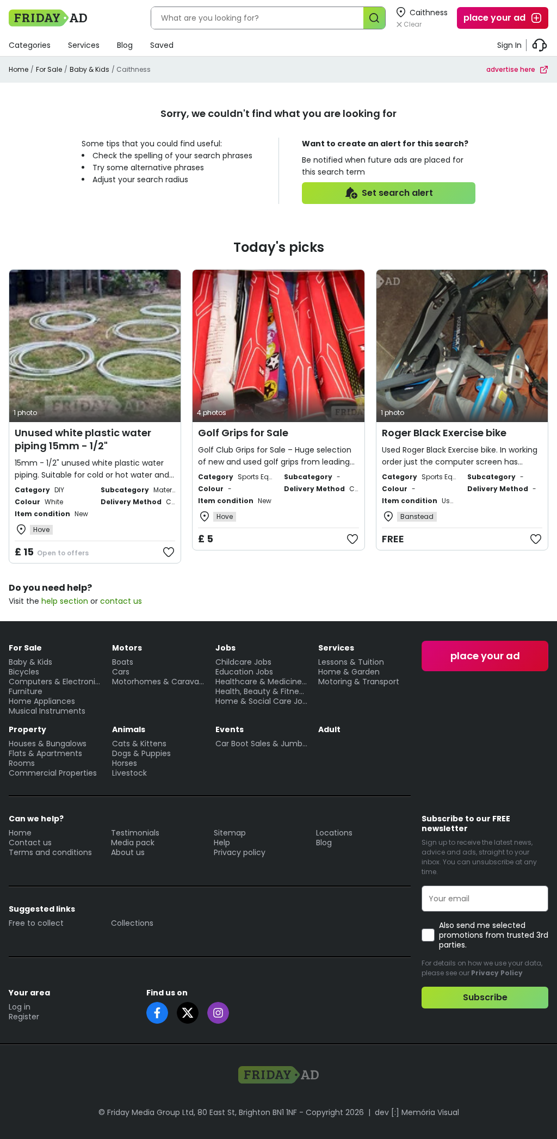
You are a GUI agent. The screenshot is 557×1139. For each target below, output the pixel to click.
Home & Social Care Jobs (261, 701)
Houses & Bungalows (47, 743)
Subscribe (485, 997)
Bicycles (24, 672)
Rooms (22, 763)
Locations (334, 832)
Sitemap (230, 832)
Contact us (30, 842)
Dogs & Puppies (141, 753)
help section (64, 601)
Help (222, 842)
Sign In (509, 45)
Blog (125, 45)
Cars (120, 672)
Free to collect (36, 923)
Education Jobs (244, 672)
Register (24, 1016)
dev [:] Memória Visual (417, 1112)
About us (128, 852)
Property (27, 729)
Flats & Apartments (45, 753)
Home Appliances (42, 701)
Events (229, 729)
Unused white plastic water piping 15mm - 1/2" (83, 439)
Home (18, 69)
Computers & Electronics (55, 681)
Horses (124, 763)
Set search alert (397, 193)
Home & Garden (349, 672)
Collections (132, 923)
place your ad (494, 17)
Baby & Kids (89, 69)
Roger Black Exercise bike (444, 432)
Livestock (129, 773)
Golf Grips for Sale (243, 432)
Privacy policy (239, 852)
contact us (121, 601)
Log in (19, 1006)
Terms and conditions (50, 852)
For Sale (49, 69)
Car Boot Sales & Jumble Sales (261, 743)
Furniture (25, 691)
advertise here (510, 69)
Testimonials (135, 832)
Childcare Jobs (243, 662)
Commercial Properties (53, 773)
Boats (122, 662)
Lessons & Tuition (351, 662)
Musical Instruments (47, 711)
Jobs (225, 648)
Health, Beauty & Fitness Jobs (261, 691)
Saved (162, 45)
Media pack (132, 842)
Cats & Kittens (139, 743)
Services (84, 45)
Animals (128, 729)
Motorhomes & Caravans (158, 681)
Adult (329, 729)
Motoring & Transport (358, 681)
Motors (127, 648)
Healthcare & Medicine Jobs (261, 681)
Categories (30, 45)
